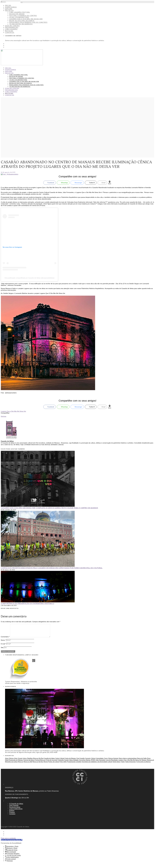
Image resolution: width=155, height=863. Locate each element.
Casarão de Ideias (49, 758)
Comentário (5, 637)
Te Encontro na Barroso (21, 24)
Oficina (45, 761)
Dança (121, 758)
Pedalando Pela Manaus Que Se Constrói (28, 22)
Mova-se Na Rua (38, 761)
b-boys (25, 758)
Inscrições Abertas (84, 760)
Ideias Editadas (74, 760)
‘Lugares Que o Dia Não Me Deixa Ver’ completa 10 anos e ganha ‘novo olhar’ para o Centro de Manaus (49, 508)
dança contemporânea (130, 758)
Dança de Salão (142, 758)
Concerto (87, 758)
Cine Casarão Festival (19, 12)
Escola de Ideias (17, 14)
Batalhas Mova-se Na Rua (35, 758)
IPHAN (93, 760)
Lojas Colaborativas (19, 17)
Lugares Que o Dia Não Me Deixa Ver (13, 411)
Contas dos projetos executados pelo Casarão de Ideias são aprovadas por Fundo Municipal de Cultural (51, 568)
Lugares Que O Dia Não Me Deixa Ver (26, 19)
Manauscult (150, 760)
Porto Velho (63, 761)
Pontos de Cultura (53, 761)
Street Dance (117, 761)
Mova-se (20, 761)
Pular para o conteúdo (8, 838)
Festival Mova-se (40, 760)
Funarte (66, 760)
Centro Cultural (59, 758)
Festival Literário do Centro (23, 15)
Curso (106, 758)
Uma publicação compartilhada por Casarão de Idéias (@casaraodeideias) (29, 278)
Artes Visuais (18, 758)
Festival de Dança (28, 760)
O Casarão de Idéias (16, 803)
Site (2, 647)
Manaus (144, 760)
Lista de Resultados (112, 760)
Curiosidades (100, 758)
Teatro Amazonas (130, 761)
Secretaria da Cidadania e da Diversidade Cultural (97, 761)
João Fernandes (100, 760)
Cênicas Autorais (113, 758)
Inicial (8, 5)
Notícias (9, 31)
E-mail (3, 644)
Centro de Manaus (70, 758)
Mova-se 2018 (28, 761)
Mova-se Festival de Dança (21, 20)
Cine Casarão (11, 29)
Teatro (123, 761)
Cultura (93, 758)
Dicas (149, 758)
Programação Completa (74, 761)
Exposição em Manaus (16, 760)
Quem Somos (11, 7)
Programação (11, 27)
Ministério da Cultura (11, 761)
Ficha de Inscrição (51, 760)
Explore (8, 9)
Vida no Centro (12, 26)
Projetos (9, 10)
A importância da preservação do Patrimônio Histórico (27, 604)
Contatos (9, 32)
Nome (3, 640)
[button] (11, 840)
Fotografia (61, 760)
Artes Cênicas (9, 758)
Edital (7, 760)
